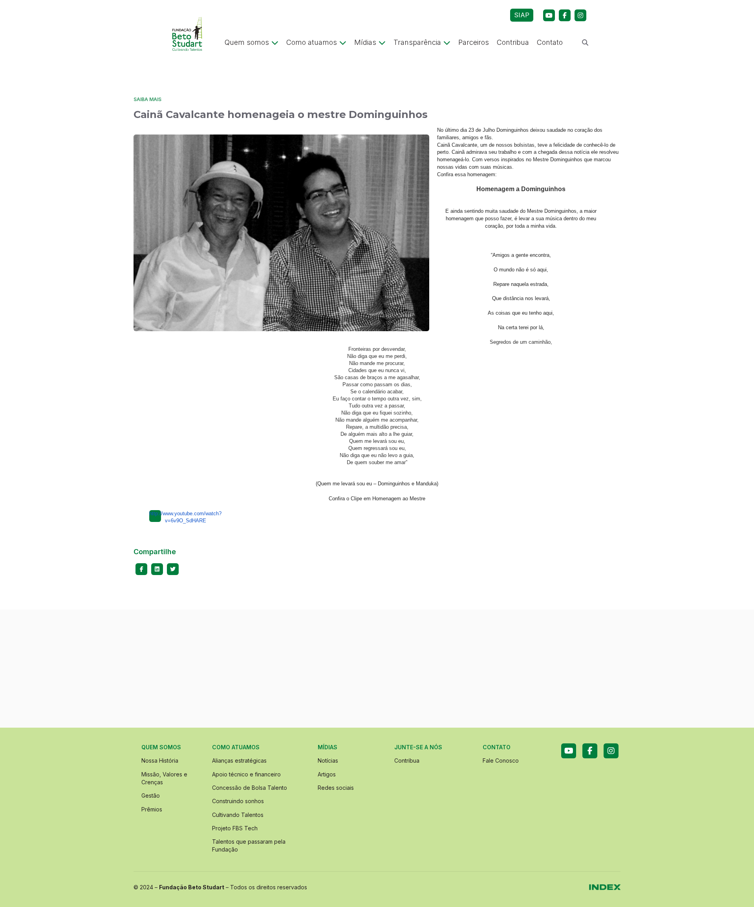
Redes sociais (336, 787)
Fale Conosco (501, 760)
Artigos (327, 774)
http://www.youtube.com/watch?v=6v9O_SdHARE (155, 516)
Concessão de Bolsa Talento (249, 787)
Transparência (417, 42)
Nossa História (159, 760)
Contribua (513, 42)
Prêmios (151, 809)
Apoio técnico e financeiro (246, 774)
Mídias (365, 42)
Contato (550, 42)
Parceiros (473, 42)
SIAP (521, 15)
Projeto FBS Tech (235, 828)
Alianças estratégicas (239, 760)
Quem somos (247, 42)
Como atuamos (311, 42)
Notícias (328, 760)
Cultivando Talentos (238, 814)
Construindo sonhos (238, 801)
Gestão (150, 795)
